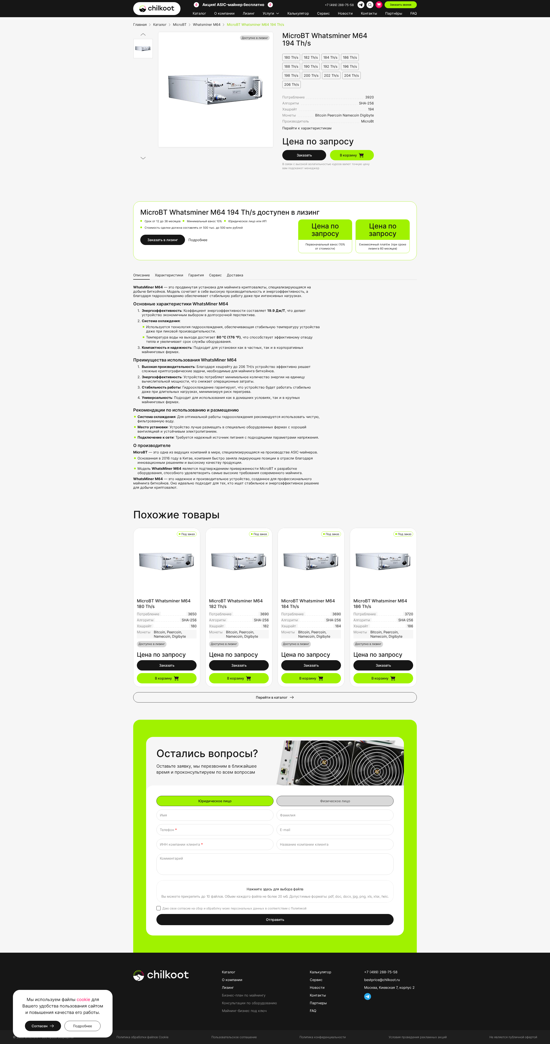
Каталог (199, 13)
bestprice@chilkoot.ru (382, 980)
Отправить (275, 919)
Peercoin (334, 115)
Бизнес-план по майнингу (244, 995)
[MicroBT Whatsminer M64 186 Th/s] (383, 561)
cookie (83, 999)
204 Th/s (351, 75)
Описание (141, 275)
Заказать (304, 155)
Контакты (369, 13)
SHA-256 (366, 103)
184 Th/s (330, 57)
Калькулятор (298, 13)
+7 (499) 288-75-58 (339, 5)
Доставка (235, 275)
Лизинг (249, 13)
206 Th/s (291, 84)
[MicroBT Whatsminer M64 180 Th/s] (166, 561)
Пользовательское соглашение (234, 1037)
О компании (224, 13)
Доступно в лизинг (255, 38)
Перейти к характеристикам (307, 128)
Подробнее (197, 240)
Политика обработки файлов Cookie (142, 1037)
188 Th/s (291, 66)
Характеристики (169, 275)
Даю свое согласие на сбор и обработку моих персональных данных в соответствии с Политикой (234, 908)
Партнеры (318, 1003)
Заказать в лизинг (162, 240)
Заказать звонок (400, 4)
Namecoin (351, 115)
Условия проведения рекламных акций (418, 1037)
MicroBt (367, 121)
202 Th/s (331, 75)
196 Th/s (350, 66)
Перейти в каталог (271, 697)
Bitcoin (320, 115)
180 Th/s (291, 57)
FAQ (413, 13)
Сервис (323, 13)
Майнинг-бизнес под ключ (244, 1011)
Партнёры (393, 13)
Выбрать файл (275, 891)
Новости (345, 13)
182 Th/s (311, 57)
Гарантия (196, 275)
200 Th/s (311, 75)
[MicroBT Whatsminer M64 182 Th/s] (239, 561)
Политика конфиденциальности (322, 1037)
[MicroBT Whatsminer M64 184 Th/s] (311, 561)
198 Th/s (291, 75)
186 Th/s (350, 57)
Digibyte (367, 115)
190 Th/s (311, 66)
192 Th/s (330, 66)
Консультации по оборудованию (249, 1003)
